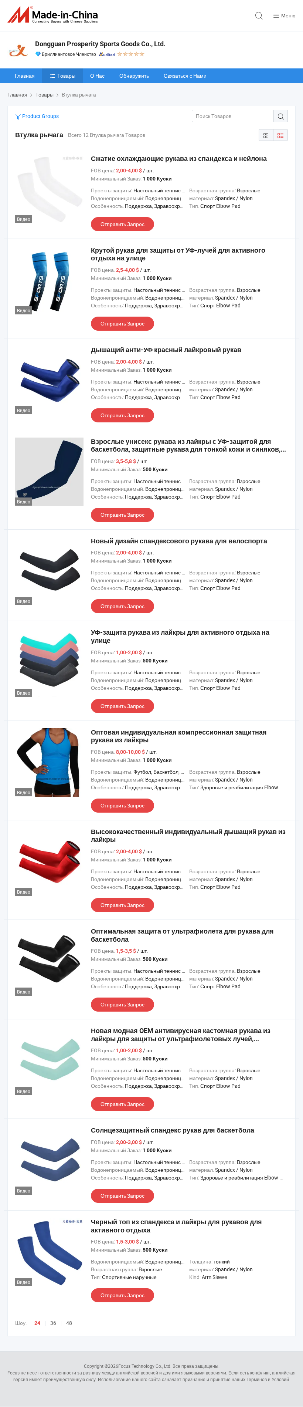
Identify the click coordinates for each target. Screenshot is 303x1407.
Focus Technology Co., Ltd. (144, 1366)
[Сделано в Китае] (54, 14)
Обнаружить (134, 75)
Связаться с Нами (185, 75)
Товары (66, 75)
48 (69, 1322)
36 (53, 1322)
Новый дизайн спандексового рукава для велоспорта (179, 541)
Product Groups (40, 115)
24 (37, 1323)
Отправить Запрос (122, 223)
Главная (25, 75)
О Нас (97, 75)
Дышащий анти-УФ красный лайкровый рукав (166, 350)
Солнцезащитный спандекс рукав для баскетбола (172, 1130)
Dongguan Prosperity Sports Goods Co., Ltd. (100, 44)
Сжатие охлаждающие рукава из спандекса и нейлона (179, 158)
